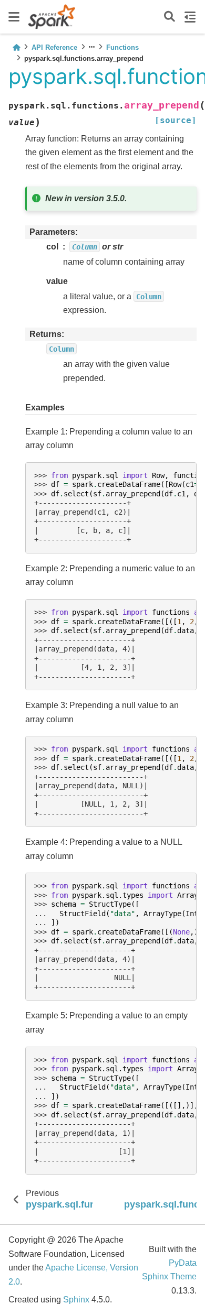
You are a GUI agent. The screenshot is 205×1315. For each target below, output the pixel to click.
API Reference (54, 47)
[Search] (169, 17)
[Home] (16, 47)
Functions (122, 47)
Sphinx (76, 1299)
